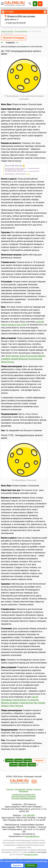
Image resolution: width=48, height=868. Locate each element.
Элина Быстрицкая (28, 356)
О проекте (10, 789)
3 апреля (27, 760)
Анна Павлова (12, 356)
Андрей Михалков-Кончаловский (26, 359)
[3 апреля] (2, 42)
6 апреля (22, 764)
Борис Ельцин (7, 362)
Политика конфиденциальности (23, 798)
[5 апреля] (17, 42)
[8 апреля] (38, 765)
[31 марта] (3, 760)
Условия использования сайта (23, 794)
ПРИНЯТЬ (31, 865)
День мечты (10, 19)
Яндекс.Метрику (40, 861)
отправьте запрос (31, 854)
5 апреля (13, 764)
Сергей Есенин (19, 700)
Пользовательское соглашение (23, 796)
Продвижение (20, 789)
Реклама (29, 789)
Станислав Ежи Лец (28, 703)
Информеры (23, 791)
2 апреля (18, 760)
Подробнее (17, 865)
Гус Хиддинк (33, 700)
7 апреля (31, 764)
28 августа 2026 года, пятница (21, 16)
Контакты (37, 789)
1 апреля (9, 760)
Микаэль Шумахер (9, 703)
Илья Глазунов (16, 706)
